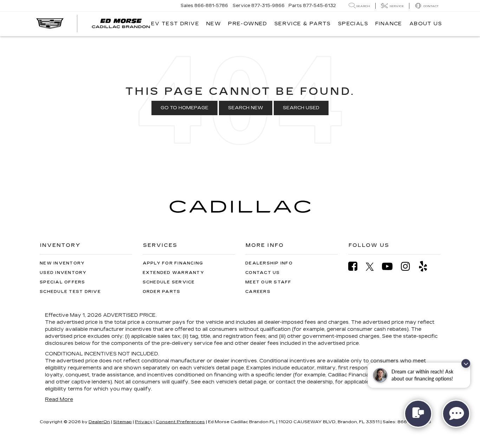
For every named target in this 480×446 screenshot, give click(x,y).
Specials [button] (353, 24)
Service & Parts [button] (302, 24)
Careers (258, 291)
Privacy (144, 421)
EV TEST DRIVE (175, 24)
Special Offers (62, 282)
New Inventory (62, 263)
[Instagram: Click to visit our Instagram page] (409, 266)
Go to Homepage (184, 108)
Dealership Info (269, 263)
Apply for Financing (173, 263)
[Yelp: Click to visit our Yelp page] (427, 266)
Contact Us (262, 272)
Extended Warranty (173, 272)
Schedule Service (169, 282)
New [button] (213, 24)
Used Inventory (63, 272)
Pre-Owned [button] (247, 24)
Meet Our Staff (268, 282)
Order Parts (162, 291)
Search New (245, 108)
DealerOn (99, 421)
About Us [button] (425, 24)
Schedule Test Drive (70, 291)
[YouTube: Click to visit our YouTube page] (391, 266)
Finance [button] (388, 24)
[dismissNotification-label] (465, 366)
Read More (59, 399)
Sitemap (122, 421)
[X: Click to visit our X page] (373, 267)
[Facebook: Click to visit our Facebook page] (356, 266)
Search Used (301, 108)
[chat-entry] (418, 414)
